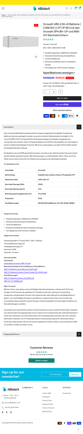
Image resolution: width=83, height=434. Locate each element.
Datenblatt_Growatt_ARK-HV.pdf (17, 263)
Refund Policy (47, 412)
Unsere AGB (46, 393)
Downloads (67, 393)
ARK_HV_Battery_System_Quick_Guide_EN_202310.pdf (25, 272)
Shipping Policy (47, 404)
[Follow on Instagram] (11, 412)
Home (4, 15)
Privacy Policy (47, 400)
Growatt (53, 44)
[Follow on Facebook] (3, 412)
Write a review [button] (41, 360)
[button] (48, 39)
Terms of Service (48, 408)
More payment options (62, 110)
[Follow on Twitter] (7, 412)
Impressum (46, 397)
